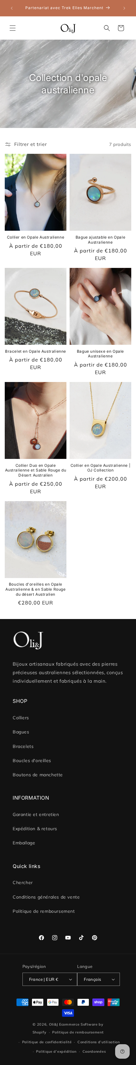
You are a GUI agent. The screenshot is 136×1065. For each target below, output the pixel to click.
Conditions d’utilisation (98, 1042)
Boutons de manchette (38, 775)
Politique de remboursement (44, 911)
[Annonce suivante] (124, 8)
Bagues (21, 732)
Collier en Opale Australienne (35, 237)
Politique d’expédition (56, 1051)
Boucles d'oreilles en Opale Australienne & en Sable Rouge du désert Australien (35, 589)
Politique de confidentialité (47, 1042)
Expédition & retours (35, 828)
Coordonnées (94, 1051)
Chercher (23, 882)
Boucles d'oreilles (32, 760)
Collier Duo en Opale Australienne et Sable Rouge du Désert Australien (35, 470)
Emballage (24, 843)
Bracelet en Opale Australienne (35, 351)
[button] (13, 28)
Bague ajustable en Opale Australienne (100, 240)
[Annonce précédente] (12, 8)
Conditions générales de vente (46, 897)
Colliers (21, 718)
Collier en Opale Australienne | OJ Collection (101, 468)
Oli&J (53, 1024)
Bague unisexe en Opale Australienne (100, 354)
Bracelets (23, 746)
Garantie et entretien (36, 814)
